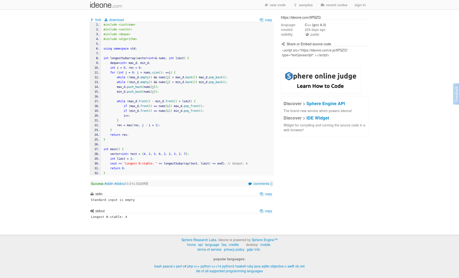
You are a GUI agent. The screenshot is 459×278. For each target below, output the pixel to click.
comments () (262, 183)
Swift (291, 266)
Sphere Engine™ (265, 239)
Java (257, 266)
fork (98, 19)
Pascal (168, 266)
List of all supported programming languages (229, 270)
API (200, 244)
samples (305, 4)
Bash (158, 266)
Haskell (240, 266)
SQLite (265, 266)
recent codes (336, 4)
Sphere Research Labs (198, 239)
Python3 (228, 266)
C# (184, 266)
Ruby (250, 266)
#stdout (120, 183)
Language (212, 244)
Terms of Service (209, 249)
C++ (197, 266)
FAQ (224, 244)
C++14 (216, 266)
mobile (265, 244)
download (116, 19)
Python (206, 266)
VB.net (300, 266)
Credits (234, 244)
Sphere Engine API (325, 103)
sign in (360, 4)
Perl (179, 266)
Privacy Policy (234, 249)
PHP (190, 266)
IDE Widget (317, 118)
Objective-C (278, 266)
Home (191, 244)
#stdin (109, 183)
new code (277, 4)
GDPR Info (253, 249)
